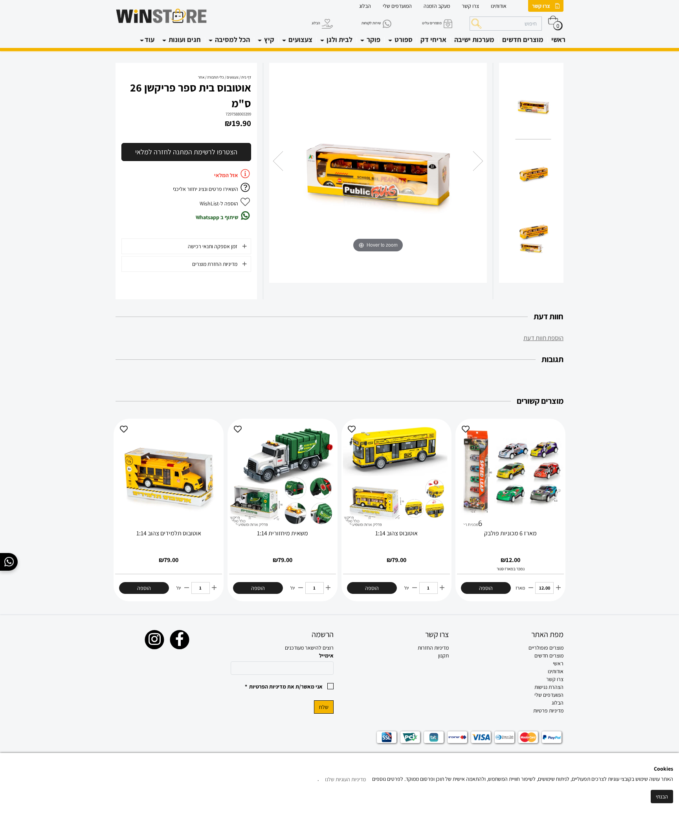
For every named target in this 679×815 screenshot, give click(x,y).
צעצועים (299, 39)
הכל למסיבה (231, 39)
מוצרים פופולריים (546, 647)
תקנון (443, 655)
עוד (149, 39)
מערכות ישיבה (474, 39)
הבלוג (365, 5)
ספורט (403, 39)
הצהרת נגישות (548, 686)
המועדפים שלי (397, 5)
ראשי (558, 39)
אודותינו (498, 5)
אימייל (326, 655)
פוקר (372, 39)
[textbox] (397, 648)
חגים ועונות (184, 39)
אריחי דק (433, 39)
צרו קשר (541, 5)
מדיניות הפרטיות (267, 686)
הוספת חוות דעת (543, 337)
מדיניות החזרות (433, 647)
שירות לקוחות (371, 23)
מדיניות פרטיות (548, 710)
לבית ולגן (338, 39)
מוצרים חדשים (522, 39)
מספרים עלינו (432, 23)
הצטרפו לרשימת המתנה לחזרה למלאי (186, 151)
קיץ (268, 39)
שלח (323, 707)
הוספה (486, 588)
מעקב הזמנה (437, 5)
